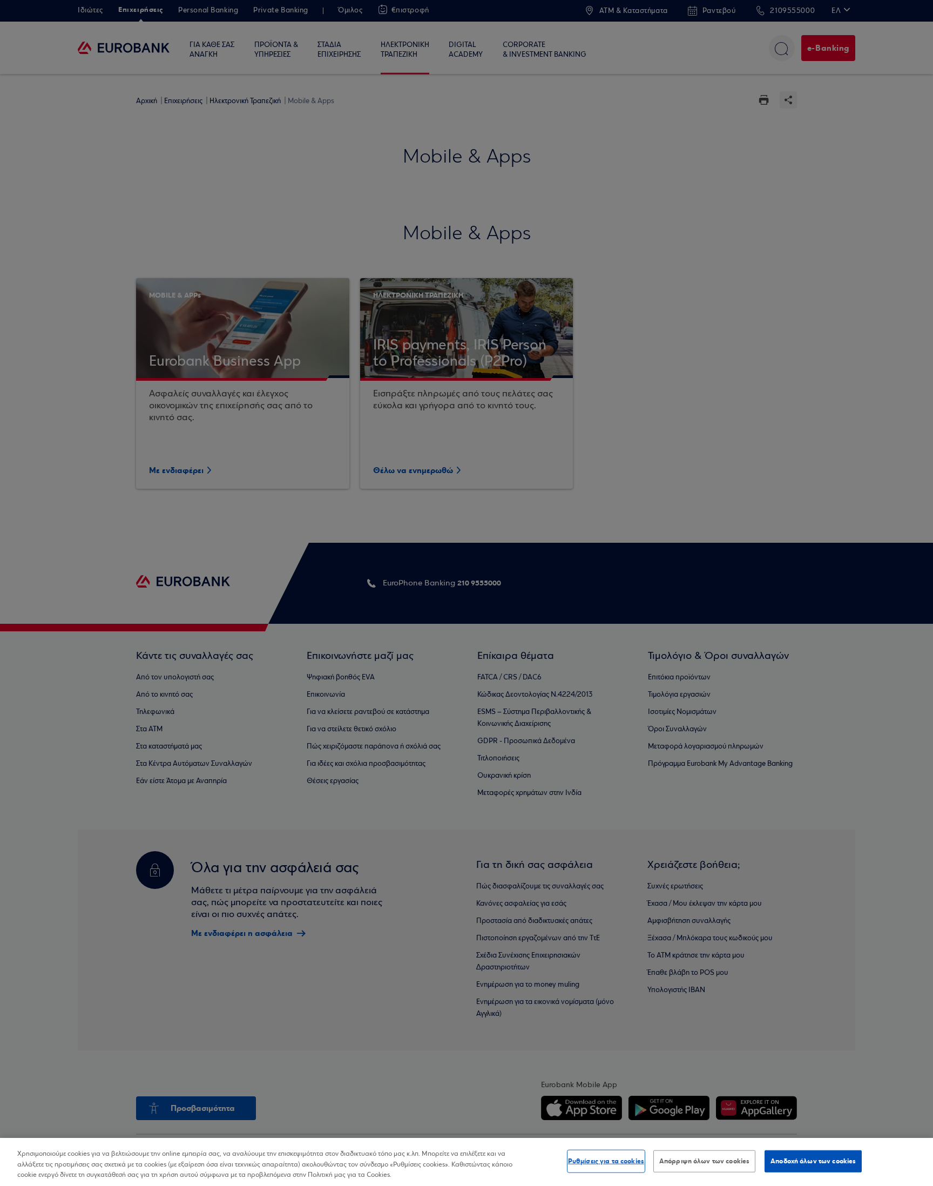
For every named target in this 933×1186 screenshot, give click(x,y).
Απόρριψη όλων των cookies (704, 1160)
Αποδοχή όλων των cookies (813, 1160)
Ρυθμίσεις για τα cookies (606, 1160)
